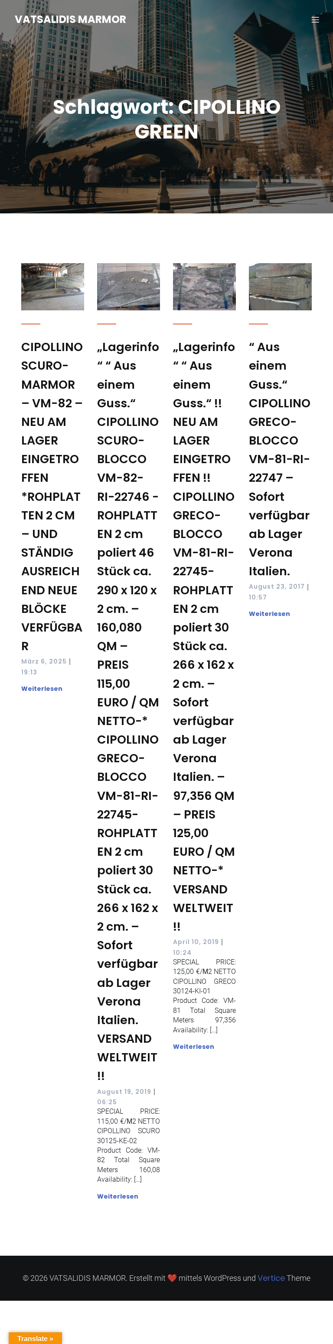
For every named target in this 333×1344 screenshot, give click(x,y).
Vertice (271, 1278)
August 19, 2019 (124, 1091)
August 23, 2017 (277, 586)
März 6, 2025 (44, 661)
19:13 (29, 672)
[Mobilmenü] (315, 19)
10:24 (182, 952)
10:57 (258, 597)
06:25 (107, 1102)
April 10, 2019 (196, 942)
